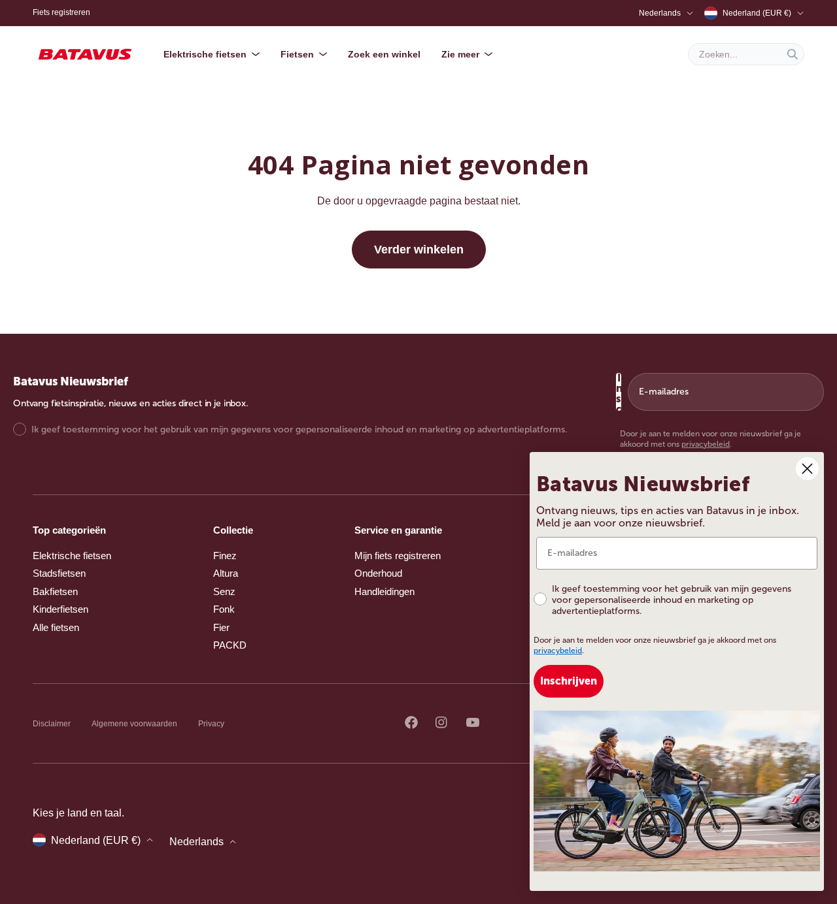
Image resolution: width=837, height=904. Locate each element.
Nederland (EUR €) (757, 13)
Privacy (211, 723)
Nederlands (660, 13)
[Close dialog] (807, 468)
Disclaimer (52, 723)
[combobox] (746, 54)
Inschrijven (618, 392)
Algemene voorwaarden (134, 723)
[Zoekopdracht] (792, 54)
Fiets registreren (61, 12)
